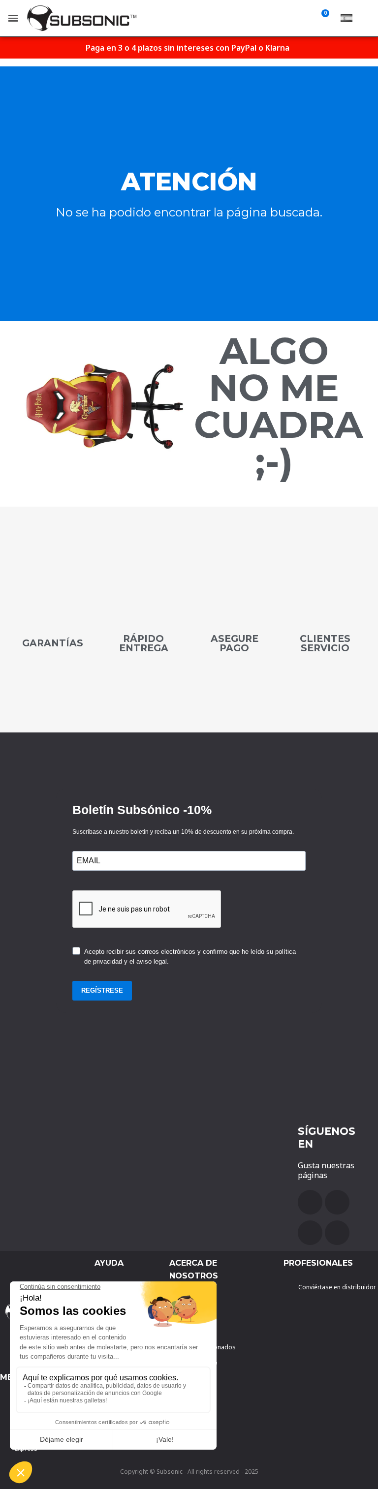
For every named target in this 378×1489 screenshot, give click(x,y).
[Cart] (323, 18)
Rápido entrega (143, 643)
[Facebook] (310, 1202)
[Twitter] (310, 1232)
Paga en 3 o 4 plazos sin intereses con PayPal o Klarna (187, 47)
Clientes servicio (325, 643)
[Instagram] (337, 1232)
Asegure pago (234, 643)
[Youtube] (337, 1202)
